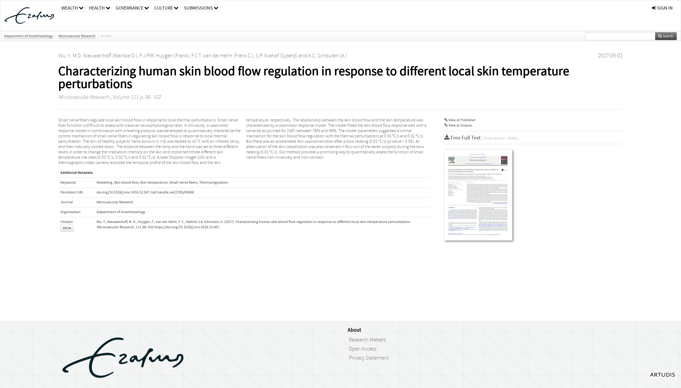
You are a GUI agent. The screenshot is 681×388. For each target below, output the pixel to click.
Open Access (362, 349)
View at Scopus (460, 125)
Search (667, 36)
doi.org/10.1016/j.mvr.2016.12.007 (123, 192)
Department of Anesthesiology (28, 36)
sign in (664, 8)
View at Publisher (462, 120)
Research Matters (367, 340)
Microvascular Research (77, 36)
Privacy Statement (369, 358)
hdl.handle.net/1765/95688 (172, 192)
